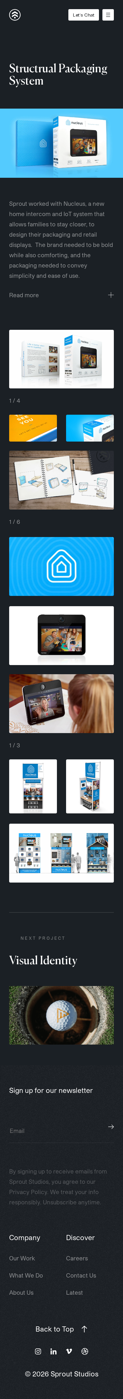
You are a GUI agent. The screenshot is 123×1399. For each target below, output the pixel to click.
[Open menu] (108, 15)
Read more (24, 295)
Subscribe (111, 1126)
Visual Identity (43, 961)
